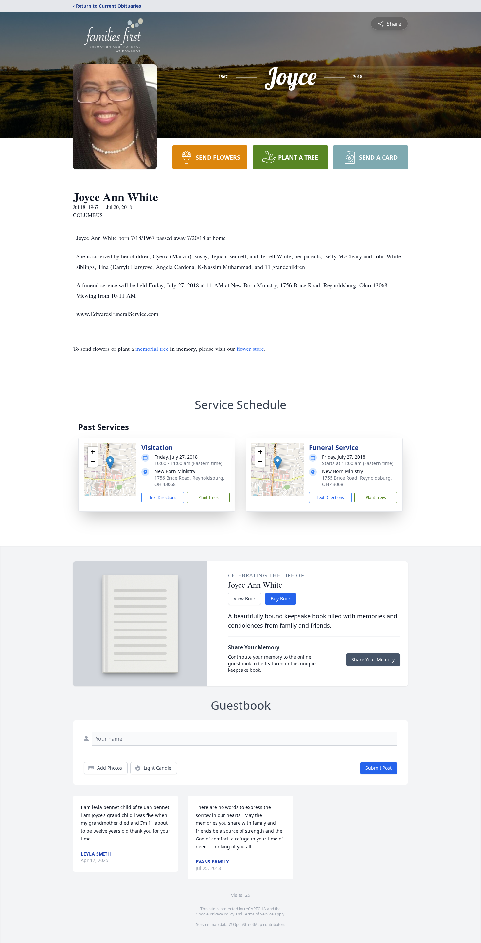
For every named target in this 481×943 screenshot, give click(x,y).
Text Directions (162, 497)
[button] (110, 462)
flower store (250, 348)
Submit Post (378, 768)
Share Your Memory (373, 659)
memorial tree (152, 348)
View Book (245, 598)
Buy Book (281, 598)
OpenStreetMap (247, 924)
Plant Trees (208, 497)
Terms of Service (258, 914)
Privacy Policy (222, 914)
